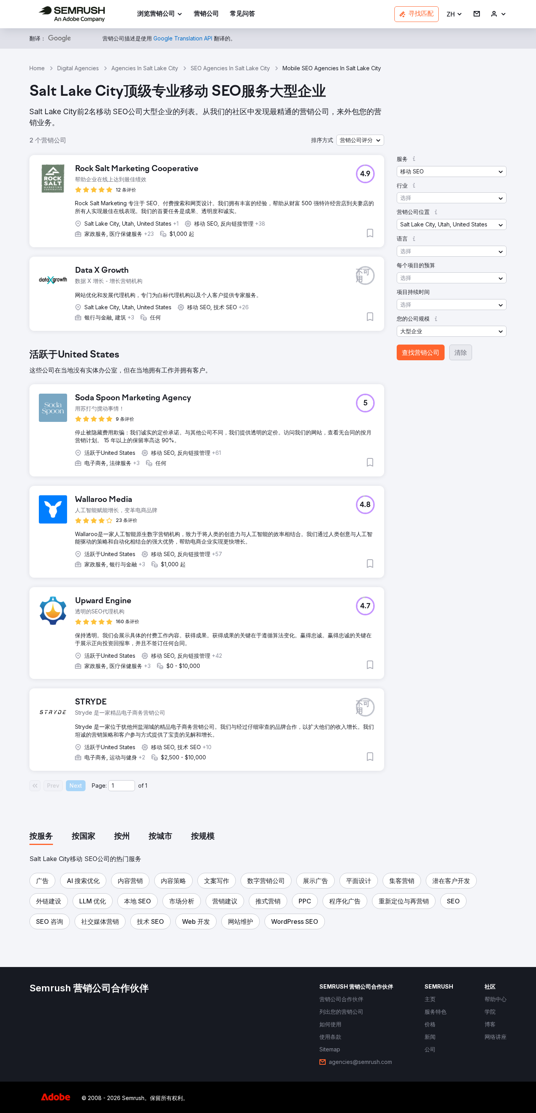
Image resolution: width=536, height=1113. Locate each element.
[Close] (405, 465)
